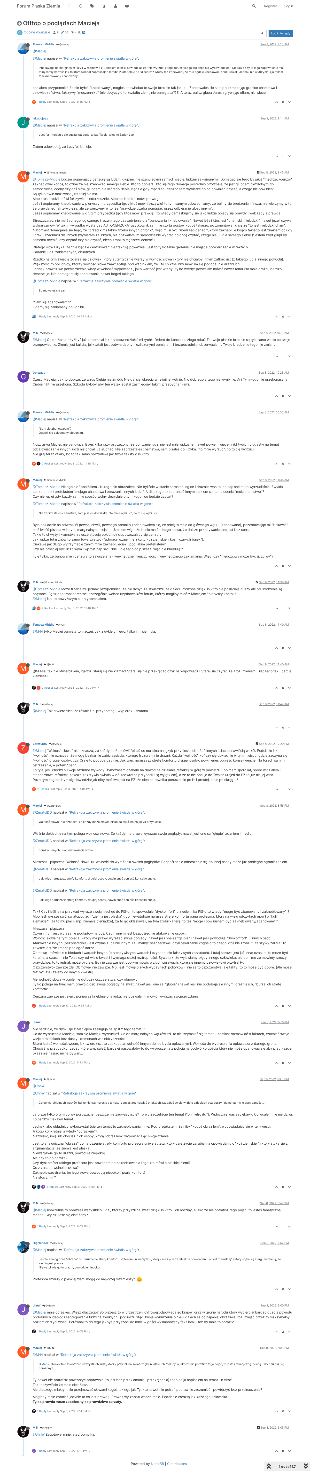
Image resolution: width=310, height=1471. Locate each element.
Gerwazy (39, 372)
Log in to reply (280, 33)
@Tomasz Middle (56, 172)
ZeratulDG (40, 744)
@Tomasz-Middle (46, 179)
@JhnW (50, 1079)
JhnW (36, 1022)
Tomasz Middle (43, 44)
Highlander (40, 1243)
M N (35, 333)
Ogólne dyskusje (37, 32)
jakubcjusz (40, 118)
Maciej (37, 172)
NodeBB (157, 1464)
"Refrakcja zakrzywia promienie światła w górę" (100, 58)
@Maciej (64, 44)
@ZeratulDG (53, 805)
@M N (62, 624)
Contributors (177, 1464)
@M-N (38, 631)
